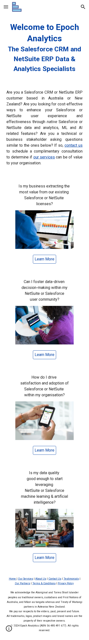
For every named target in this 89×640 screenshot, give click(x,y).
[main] (44, 48)
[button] (6, 7)
